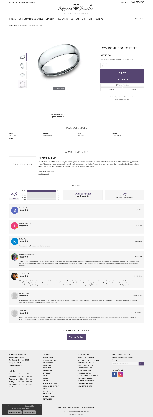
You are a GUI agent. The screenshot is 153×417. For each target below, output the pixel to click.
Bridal (12, 19)
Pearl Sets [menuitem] (47, 399)
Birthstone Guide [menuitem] (85, 368)
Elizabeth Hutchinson (26, 254)
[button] (13, 2)
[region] (59, 70)
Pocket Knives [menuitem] (49, 396)
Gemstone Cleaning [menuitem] (86, 381)
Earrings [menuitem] (47, 365)
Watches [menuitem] (46, 381)
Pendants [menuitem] (47, 368)
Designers (63, 19)
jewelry (15, 25)
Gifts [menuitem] (45, 389)
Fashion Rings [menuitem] (49, 363)
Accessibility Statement (88, 407)
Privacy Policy (62, 407)
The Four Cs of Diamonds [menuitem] (88, 360)
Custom (75, 19)
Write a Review (76, 337)
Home (10, 25)
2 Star (24, 197)
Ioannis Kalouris (25, 223)
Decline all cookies (15, 412)
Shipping (111, 89)
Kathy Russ (23, 239)
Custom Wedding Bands (31, 19)
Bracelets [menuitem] (47, 373)
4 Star (24, 193)
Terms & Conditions (73, 407)
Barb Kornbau (24, 293)
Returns (133, 89)
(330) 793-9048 (58, 117)
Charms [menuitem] (46, 378)
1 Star (24, 199)
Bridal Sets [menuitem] (48, 391)
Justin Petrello (24, 274)
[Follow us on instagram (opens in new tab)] (120, 374)
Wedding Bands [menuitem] (49, 360)
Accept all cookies (29, 412)
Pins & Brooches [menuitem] (50, 383)
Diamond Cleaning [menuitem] (85, 378)
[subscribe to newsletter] (141, 363)
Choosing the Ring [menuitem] (85, 365)
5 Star (24, 191)
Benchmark (80, 135)
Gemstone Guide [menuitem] (84, 370)
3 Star (24, 195)
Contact (99, 19)
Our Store (87, 19)
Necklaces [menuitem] (47, 370)
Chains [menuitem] (46, 376)
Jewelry (50, 19)
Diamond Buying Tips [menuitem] (86, 363)
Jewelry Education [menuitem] (86, 357)
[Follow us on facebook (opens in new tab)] (114, 374)
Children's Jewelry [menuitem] (51, 386)
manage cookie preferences (20, 408)
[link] (27, 2)
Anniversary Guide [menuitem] (85, 383)
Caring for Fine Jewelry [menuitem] (88, 376)
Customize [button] (122, 79)
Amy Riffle (23, 311)
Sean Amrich (23, 208)
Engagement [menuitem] (48, 357)
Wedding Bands (23, 25)
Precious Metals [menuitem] (84, 373)
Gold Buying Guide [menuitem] (85, 386)
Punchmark (80, 414)
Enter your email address (120, 360)
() (57, 191)
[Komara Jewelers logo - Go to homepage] (76, 9)
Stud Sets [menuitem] (47, 394)
